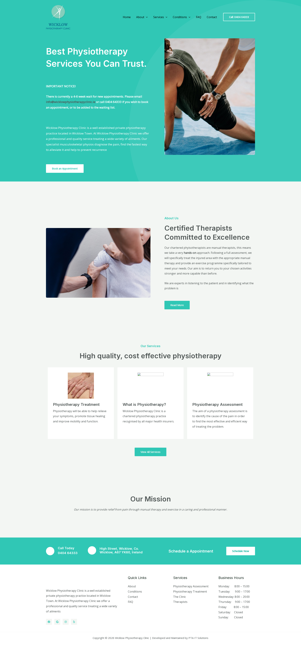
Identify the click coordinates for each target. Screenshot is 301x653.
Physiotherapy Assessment (191, 586)
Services (158, 17)
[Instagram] (66, 622)
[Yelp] (74, 622)
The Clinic (179, 597)
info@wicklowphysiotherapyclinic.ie (70, 102)
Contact (212, 17)
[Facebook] (49, 622)
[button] (239, 17)
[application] (146, 17)
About (140, 17)
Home (127, 17)
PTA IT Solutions (198, 638)
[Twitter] (57, 622)
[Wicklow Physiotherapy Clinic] (58, 17)
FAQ (198, 17)
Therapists (180, 602)
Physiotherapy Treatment (190, 591)
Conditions (180, 17)
